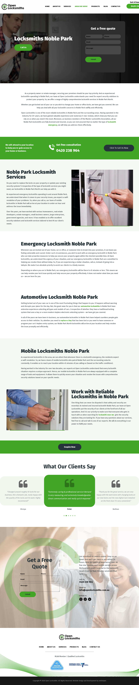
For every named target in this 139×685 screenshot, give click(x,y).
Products (74, 647)
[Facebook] (81, 599)
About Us (51, 647)
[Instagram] (85, 599)
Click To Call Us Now (119, 148)
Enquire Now (69, 447)
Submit (93, 59)
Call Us (23, 47)
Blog (84, 647)
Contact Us (95, 647)
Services (62, 647)
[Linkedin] (89, 599)
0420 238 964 (86, 582)
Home (41, 647)
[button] (64, 515)
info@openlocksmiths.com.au (94, 590)
